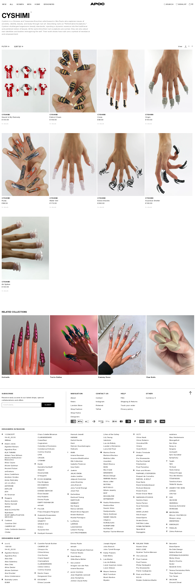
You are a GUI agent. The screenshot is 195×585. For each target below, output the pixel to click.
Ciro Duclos (43, 555)
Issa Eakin (75, 467)
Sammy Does (104, 377)
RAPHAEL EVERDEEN (146, 473)
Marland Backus (110, 455)
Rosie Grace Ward (144, 494)
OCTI (138, 434)
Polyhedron (141, 464)
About (73, 398)
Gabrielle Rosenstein (47, 515)
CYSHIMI (41, 461)
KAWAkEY (75, 503)
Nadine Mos (108, 505)
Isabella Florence (78, 464)
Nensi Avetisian (110, 514)
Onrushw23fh (142, 443)
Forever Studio (77, 553)
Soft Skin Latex (142, 523)
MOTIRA (107, 484)
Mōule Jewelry (109, 490)
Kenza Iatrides (77, 509)
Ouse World (141, 449)
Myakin (106, 580)
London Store (76, 405)
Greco (40, 527)
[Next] (46, 81)
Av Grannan (10, 495)
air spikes (6, 284)
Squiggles (140, 532)
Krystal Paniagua (78, 518)
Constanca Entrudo (46, 449)
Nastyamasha (109, 511)
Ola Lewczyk (141, 556)
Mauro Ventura (109, 571)
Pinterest (99, 405)
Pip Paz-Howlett (143, 461)
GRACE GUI (43, 524)
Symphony (173, 458)
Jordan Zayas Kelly (79, 581)
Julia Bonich (76, 485)
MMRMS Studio (109, 479)
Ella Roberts (43, 497)
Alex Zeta (9, 564)
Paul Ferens (141, 562)
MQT (105, 493)
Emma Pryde (43, 499)
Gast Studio (76, 556)
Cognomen (42, 443)
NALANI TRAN (142, 544)
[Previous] (4, 81)
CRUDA (41, 458)
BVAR (7, 582)
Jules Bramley (77, 482)
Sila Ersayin (141, 515)
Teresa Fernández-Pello (179, 570)
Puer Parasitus (142, 467)
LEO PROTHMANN (79, 533)
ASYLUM (8, 489)
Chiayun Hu (43, 549)
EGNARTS (42, 488)
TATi (171, 464)
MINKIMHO (108, 473)
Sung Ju (172, 446)
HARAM (74, 437)
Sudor (171, 564)
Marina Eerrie (109, 452)
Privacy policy (127, 409)
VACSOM (173, 500)
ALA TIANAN (10, 452)
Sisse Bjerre (141, 518)
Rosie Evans (141, 491)
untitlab (172, 491)
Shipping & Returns (129, 402)
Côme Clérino (44, 567)
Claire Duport (43, 558)
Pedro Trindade (143, 452)
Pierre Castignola (143, 571)
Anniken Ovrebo (11, 477)
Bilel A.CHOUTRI (12, 510)
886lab (8, 440)
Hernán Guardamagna (80, 446)
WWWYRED (174, 521)
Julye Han (75, 491)
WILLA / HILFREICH (177, 515)
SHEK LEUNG (142, 512)
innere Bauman (77, 455)
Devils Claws (43, 573)
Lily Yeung (107, 437)
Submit (48, 405)
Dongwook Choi (44, 576)
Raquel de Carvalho (145, 476)
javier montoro (77, 572)
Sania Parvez (142, 503)
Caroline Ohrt (10, 523)
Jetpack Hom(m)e (78, 479)
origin (148, 117)
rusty (4, 201)
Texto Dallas (56, 377)
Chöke (7, 532)
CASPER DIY (10, 526)
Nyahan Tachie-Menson (113, 532)
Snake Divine (141, 520)
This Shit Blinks (176, 476)
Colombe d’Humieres (47, 446)
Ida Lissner (75, 563)
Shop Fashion (76, 409)
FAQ (122, 398)
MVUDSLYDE (108, 496)
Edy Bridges (43, 482)
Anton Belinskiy (11, 480)
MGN (105, 467)
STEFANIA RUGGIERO (179, 555)
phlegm (139, 455)
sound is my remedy (11, 117)
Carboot (8, 520)
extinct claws (55, 117)
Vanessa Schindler (177, 506)
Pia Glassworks (142, 458)
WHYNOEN (174, 512)
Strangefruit (174, 440)
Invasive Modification (80, 458)
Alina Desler (10, 567)
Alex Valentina (11, 562)
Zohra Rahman (175, 531)
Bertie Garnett (11, 504)
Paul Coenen (141, 559)
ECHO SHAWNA (44, 479)
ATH (6, 492)
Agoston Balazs (11, 447)
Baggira (8, 498)
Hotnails (6, 377)
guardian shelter (152, 201)
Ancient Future (11, 468)
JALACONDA (76, 473)
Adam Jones (10, 444)
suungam (173, 452)
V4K (171, 497)
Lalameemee (76, 527)
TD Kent (172, 467)
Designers (75, 417)
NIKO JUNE (141, 549)
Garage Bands (44, 518)
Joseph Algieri (109, 544)
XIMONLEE (174, 524)
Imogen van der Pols (80, 566)
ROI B (138, 577)
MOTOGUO (108, 487)
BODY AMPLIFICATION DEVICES (14, 516)
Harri (73, 443)
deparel (41, 470)
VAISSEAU (173, 503)
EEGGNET (42, 580)
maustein (107, 461)
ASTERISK (9, 486)
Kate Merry (108, 556)
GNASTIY (42, 521)
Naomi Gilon (108, 508)
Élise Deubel (43, 494)
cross (99, 117)
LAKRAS (74, 524)
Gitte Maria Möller (78, 559)
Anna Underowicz (12, 576)
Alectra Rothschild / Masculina (13, 459)
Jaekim (74, 470)
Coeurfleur (42, 440)
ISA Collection (77, 461)
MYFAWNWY (108, 499)
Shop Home (76, 413)
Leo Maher (108, 559)
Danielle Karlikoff (45, 467)
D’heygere (42, 476)
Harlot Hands (76, 440)
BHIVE (8, 507)
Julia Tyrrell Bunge (79, 488)
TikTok (98, 409)
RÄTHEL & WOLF (143, 479)
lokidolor (107, 440)
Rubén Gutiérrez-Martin (146, 580)
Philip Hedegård (143, 565)
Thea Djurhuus (175, 573)
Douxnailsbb (43, 473)
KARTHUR (75, 500)
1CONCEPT (10, 434)
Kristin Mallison (77, 515)
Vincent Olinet (175, 582)
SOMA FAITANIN (143, 526)
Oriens (139, 446)
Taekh (171, 461)
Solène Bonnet (175, 552)
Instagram (100, 402)
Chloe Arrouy (43, 552)
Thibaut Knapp (175, 473)
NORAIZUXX (108, 523)
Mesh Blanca (109, 464)
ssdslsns (173, 434)
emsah (41, 505)
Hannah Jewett (77, 434)
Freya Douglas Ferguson (48, 512)
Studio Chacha (175, 561)
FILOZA (41, 509)
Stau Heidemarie (176, 437)
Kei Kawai (75, 506)
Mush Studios (109, 577)
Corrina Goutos (44, 452)
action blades (103, 201)
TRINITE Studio (175, 484)
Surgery (172, 449)
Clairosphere (43, 561)
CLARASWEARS (45, 437)
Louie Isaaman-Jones (112, 565)
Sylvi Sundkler (175, 455)
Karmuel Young (77, 497)
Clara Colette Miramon (47, 434)
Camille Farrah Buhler (47, 544)
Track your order (128, 405)
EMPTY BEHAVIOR (46, 502)
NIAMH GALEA (109, 517)
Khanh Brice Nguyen (80, 512)
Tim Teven (173, 576)
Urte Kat (172, 494)
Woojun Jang (175, 518)
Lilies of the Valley (111, 434)
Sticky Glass (174, 558)
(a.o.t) (7, 544)
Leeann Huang (77, 530)
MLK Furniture (109, 574)
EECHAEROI (43, 485)
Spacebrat (140, 529)
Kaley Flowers (109, 553)
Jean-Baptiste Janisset (80, 575)
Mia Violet (107, 470)
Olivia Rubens (142, 440)
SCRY (138, 509)
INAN (73, 452)
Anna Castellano (12, 474)
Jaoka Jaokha (77, 476)
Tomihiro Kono (175, 482)
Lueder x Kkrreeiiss (111, 446)
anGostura (9, 471)
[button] (4, 4)
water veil (54, 201)
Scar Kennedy (142, 506)
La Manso (75, 521)
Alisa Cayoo (10, 463)
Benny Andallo (11, 501)
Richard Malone (143, 488)
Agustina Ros (10, 449)
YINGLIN (173, 528)
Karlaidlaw (75, 494)
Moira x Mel (108, 482)
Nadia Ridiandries (111, 502)
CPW (40, 455)
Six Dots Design (176, 549)
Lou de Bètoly (109, 443)
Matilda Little (109, 458)
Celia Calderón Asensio (15, 529)
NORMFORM (108, 526)
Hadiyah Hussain (45, 533)
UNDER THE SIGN (177, 488)
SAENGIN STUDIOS (144, 497)
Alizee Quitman (11, 466)
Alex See (8, 559)
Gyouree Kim (43, 530)
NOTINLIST (108, 529)
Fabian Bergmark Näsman (82, 550)
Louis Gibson (109, 568)
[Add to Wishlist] (45, 109)
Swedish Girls (175, 567)
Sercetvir (173, 544)
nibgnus (106, 520)
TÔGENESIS (174, 479)
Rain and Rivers (143, 470)
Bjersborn (9, 513)
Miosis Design (109, 476)
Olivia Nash (141, 437)
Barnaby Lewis (11, 580)
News (73, 402)
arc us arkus (10, 483)
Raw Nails (150, 377)
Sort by (18, 47)
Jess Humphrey (77, 578)
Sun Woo (173, 443)
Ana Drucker (10, 573)
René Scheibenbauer (145, 485)
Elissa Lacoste (44, 582)
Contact (99, 398)
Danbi (40, 464)
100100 (8, 547)
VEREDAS (173, 509)
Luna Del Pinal (109, 449)
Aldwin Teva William (13, 455)
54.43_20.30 (10, 437)
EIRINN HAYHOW (45, 491)
